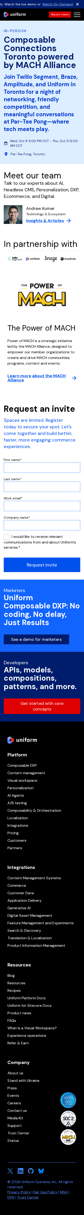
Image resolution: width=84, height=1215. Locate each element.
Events (13, 1095)
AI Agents (15, 795)
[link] (60, 14)
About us (15, 1073)
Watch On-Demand (57, 4)
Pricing (13, 832)
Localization (17, 817)
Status (13, 1140)
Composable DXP (22, 765)
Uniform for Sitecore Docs (29, 1005)
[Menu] (77, 14)
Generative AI (19, 908)
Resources (16, 983)
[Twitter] (10, 1171)
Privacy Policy (19, 1192)
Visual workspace (22, 780)
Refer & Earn (18, 1043)
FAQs (11, 1020)
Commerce (16, 885)
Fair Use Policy (45, 1192)
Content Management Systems (34, 877)
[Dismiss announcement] (77, 4)
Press (12, 1088)
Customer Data (20, 892)
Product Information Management (36, 945)
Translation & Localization (29, 938)
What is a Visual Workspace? (32, 1028)
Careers (14, 1103)
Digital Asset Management (29, 915)
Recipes (14, 990)
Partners (14, 847)
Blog (11, 975)
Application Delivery (24, 900)
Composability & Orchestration (34, 810)
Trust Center (18, 1133)
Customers (16, 840)
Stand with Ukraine (23, 1080)
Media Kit (15, 1118)
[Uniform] (15, 14)
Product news (19, 1013)
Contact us (17, 1110)
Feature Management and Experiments (40, 923)
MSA (64, 1192)
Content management (26, 772)
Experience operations (26, 1035)
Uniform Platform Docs (26, 998)
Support (14, 1125)
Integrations (17, 825)
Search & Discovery (24, 930)
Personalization (20, 787)
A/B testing (17, 802)
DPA (10, 1197)
